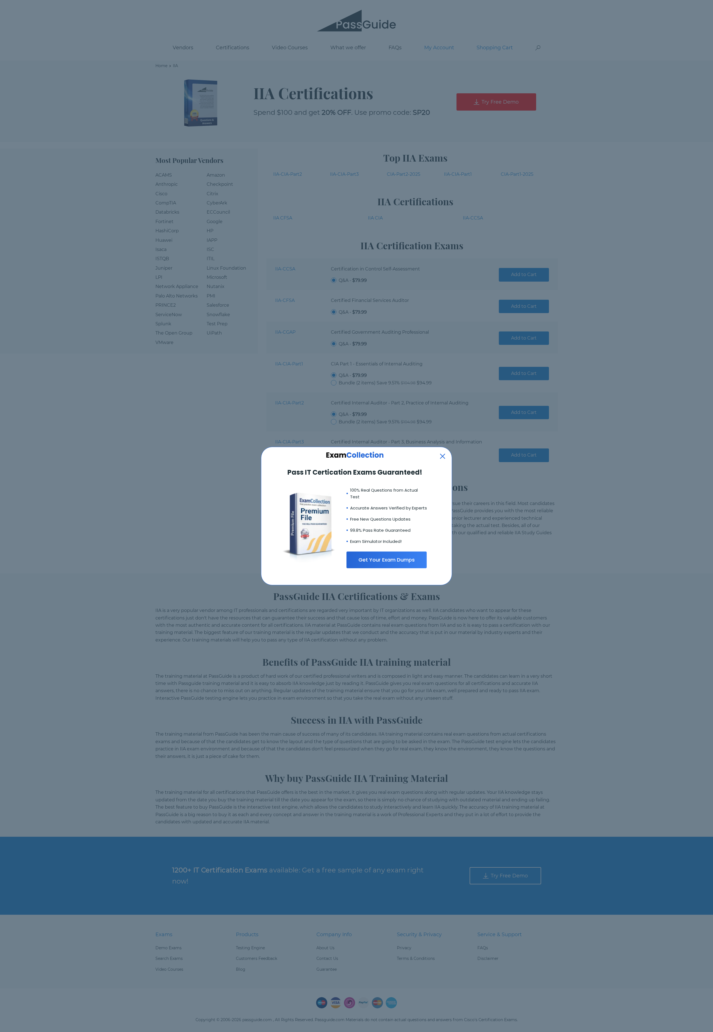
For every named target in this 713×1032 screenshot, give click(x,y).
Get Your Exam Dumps (386, 559)
